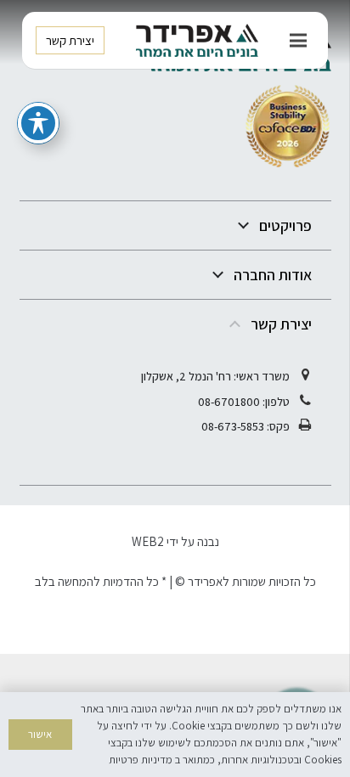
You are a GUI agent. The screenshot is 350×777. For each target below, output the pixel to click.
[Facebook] (175, 632)
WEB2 (148, 541)
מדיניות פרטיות (140, 759)
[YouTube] (125, 632)
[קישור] (197, 41)
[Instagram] (224, 632)
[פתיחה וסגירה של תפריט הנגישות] (38, 123)
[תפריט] (298, 41)
